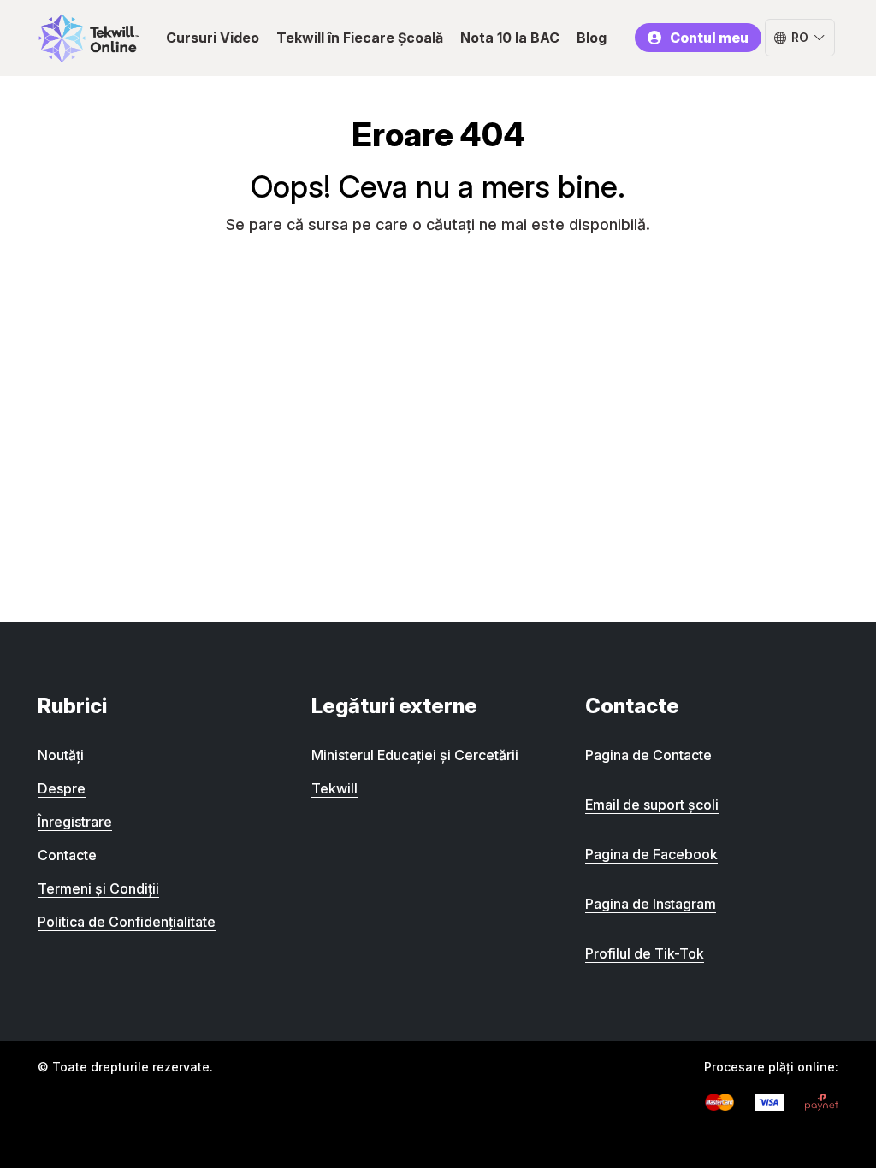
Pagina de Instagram (650, 903)
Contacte (67, 855)
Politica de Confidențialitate (127, 921)
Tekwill (334, 788)
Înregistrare (75, 821)
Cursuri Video (212, 37)
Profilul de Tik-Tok (644, 953)
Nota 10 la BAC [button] (509, 37)
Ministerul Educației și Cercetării (414, 755)
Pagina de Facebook (651, 854)
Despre (62, 788)
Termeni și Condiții (98, 888)
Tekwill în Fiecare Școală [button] (359, 37)
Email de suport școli (652, 804)
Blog (592, 37)
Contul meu (709, 37)
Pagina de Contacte (648, 755)
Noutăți (61, 755)
